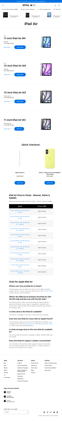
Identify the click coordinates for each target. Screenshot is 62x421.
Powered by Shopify (53, 415)
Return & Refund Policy (51, 363)
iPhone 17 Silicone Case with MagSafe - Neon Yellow (49, 173)
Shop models (20, 47)
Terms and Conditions (50, 367)
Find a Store (34, 367)
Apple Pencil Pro (19, 172)
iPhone (5, 367)
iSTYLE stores (48, 291)
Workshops (20, 378)
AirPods (6, 372)
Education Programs (22, 367)
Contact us (34, 365)
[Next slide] (61, 15)
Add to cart (20, 182)
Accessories (7, 377)
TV (4, 375)
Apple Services (21, 373)
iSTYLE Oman (46, 415)
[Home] (25, 5)
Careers (33, 372)
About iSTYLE (34, 363)
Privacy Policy (48, 365)
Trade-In (19, 363)
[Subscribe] (27, 412)
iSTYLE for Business (22, 381)
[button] (3, 5)
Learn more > (42, 1)
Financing (20, 376)
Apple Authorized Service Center (22, 371)
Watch (5, 370)
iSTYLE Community (22, 365)
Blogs (32, 370)
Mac (5, 363)
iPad (5, 365)
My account (48, 370)
